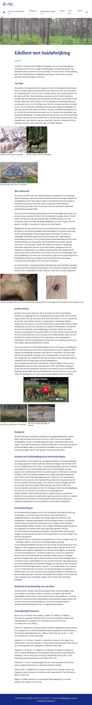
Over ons (70, 12)
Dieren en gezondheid (16, 11)
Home (4, 12)
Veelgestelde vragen (47, 11)
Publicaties (33, 12)
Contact (80, 12)
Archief (62, 12)
